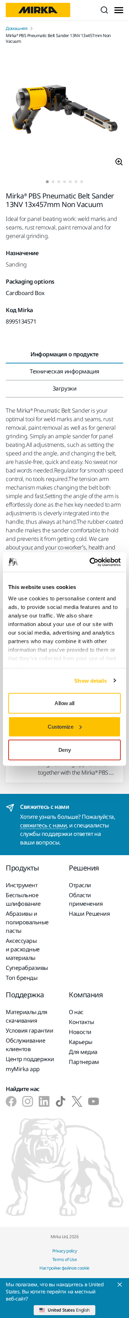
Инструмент (21, 885)
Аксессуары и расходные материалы (23, 949)
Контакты (81, 1022)
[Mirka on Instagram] (27, 1101)
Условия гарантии (29, 1030)
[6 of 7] (76, 181)
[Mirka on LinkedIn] (44, 1101)
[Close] (119, 1284)
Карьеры (80, 1042)
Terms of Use (64, 1259)
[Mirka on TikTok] (60, 1101)
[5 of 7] (70, 181)
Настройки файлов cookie (64, 1268)
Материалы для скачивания (26, 1016)
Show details (90, 680)
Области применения (85, 899)
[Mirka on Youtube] (93, 1101)
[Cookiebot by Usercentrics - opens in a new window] (91, 562)
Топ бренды (21, 978)
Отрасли (80, 885)
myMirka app (23, 1069)
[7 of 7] (81, 181)
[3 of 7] (58, 181)
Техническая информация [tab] (64, 371)
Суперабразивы (27, 968)
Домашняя (16, 28)
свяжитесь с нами (43, 825)
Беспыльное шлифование (23, 899)
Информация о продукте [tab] (64, 354)
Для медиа (83, 1052)
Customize (60, 726)
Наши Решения (89, 914)
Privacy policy (64, 1251)
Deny (64, 750)
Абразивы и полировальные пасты (27, 922)
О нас (76, 1012)
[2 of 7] (53, 181)
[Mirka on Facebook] (11, 1101)
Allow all (64, 703)
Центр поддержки (30, 1059)
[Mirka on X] (77, 1101)
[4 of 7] (64, 181)
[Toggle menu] (118, 10)
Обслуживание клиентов (25, 1045)
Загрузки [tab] (64, 388)
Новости (80, 1032)
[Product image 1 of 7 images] (64, 112)
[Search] (104, 10)
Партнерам (84, 1062)
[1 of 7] (47, 181)
